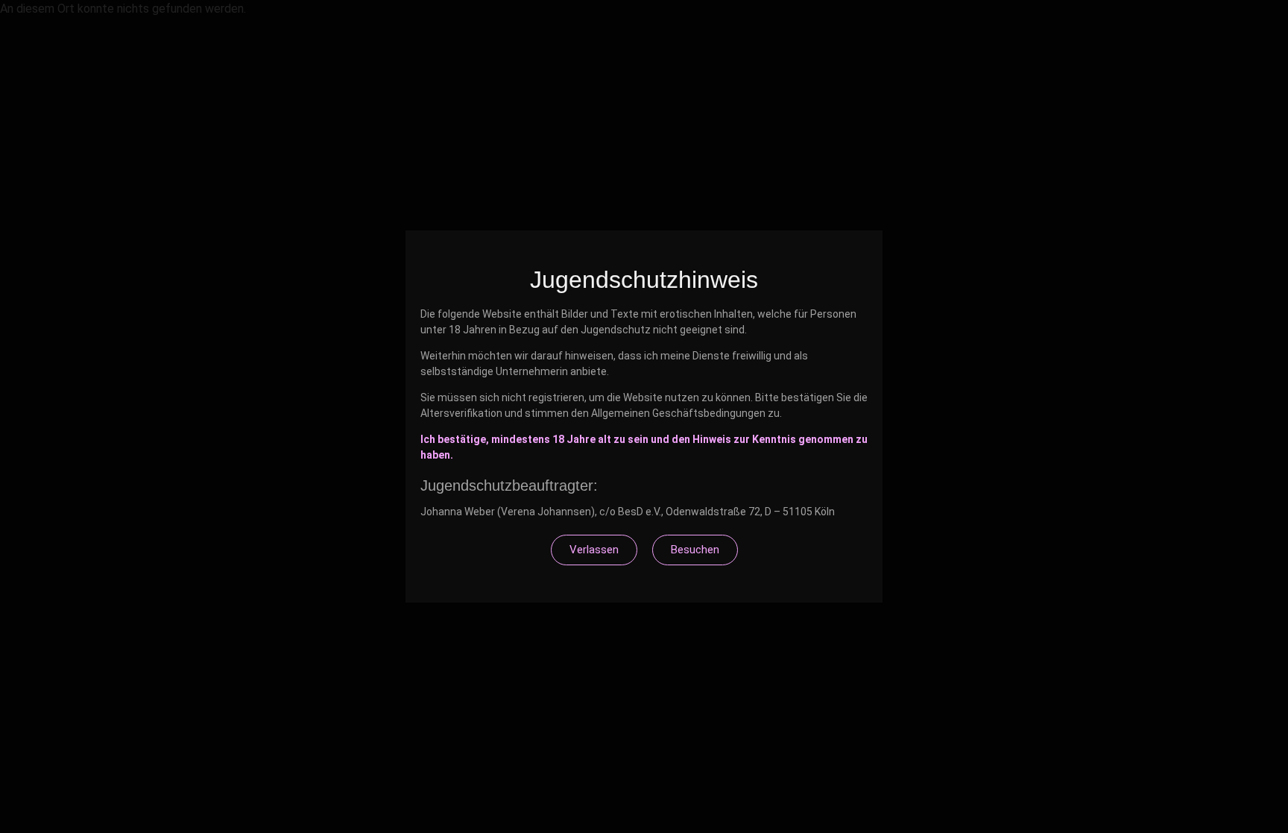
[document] (644, 416)
